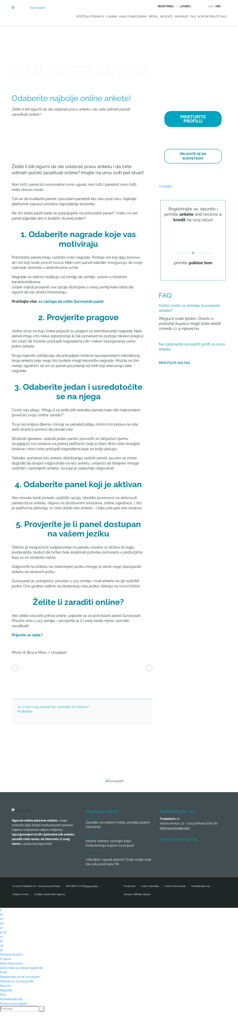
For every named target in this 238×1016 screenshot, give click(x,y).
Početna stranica (90, 16)
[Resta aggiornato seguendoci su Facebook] (165, 850)
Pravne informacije (175, 886)
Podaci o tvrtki (20, 894)
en (1, 914)
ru (1, 936)
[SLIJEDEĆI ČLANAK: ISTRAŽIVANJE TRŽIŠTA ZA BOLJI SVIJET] (149, 668)
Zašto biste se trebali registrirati (21, 968)
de (2, 923)
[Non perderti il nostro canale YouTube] (220, 850)
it (0, 910)
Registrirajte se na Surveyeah (20, 977)
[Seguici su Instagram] (206, 850)
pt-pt (3, 932)
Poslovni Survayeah (13, 1003)
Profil (153, 16)
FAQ (193, 16)
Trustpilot (165, 186)
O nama (111, 16)
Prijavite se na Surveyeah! (193, 156)
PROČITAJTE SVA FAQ (174, 363)
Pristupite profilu (193, 119)
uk (1, 945)
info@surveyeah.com (175, 828)
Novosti (166, 16)
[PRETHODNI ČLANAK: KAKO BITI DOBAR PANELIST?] (15, 668)
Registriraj (166, 6)
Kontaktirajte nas (212, 16)
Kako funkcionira (133, 16)
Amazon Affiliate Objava (137, 894)
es (1, 919)
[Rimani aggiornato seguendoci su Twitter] (178, 850)
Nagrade (181, 16)
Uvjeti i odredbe (150, 886)
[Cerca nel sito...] (199, 6)
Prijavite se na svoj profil (16, 981)
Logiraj (185, 6)
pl (1, 950)
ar (1, 928)
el (1, 941)
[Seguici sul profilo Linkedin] (192, 850)
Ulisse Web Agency (54, 894)
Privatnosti (129, 886)
